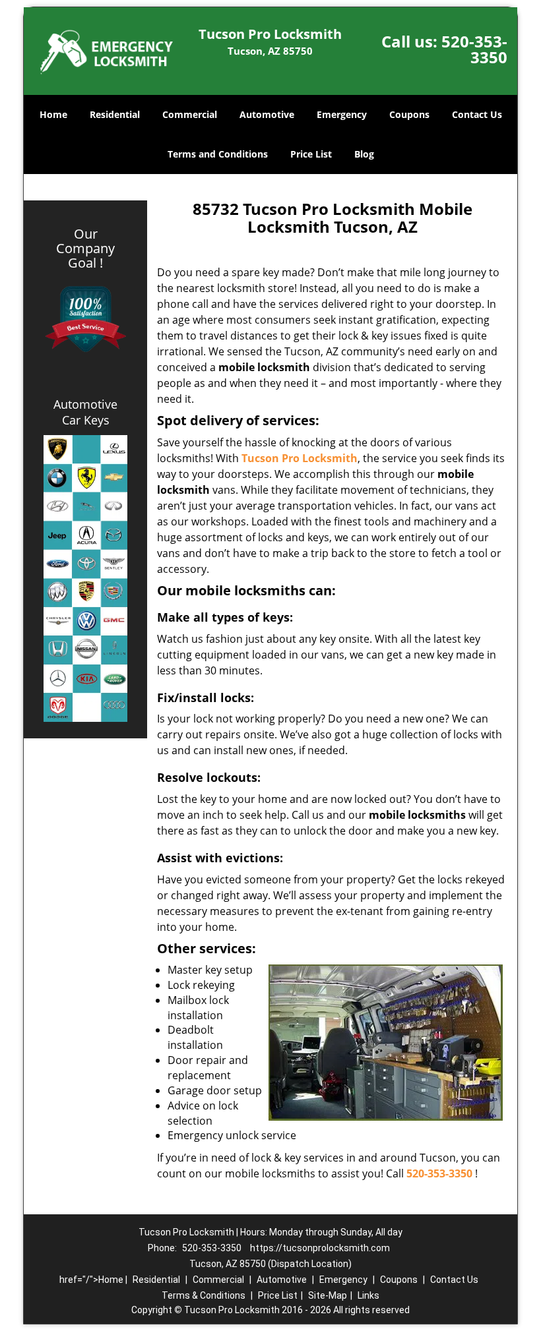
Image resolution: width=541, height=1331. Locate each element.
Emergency (342, 114)
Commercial (189, 114)
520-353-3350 (474, 49)
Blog (364, 154)
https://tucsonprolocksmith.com (320, 1248)
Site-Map (327, 1295)
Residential (115, 114)
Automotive (266, 114)
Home (53, 114)
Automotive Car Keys (85, 412)
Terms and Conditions (218, 154)
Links (368, 1295)
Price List (311, 154)
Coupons (409, 114)
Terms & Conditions (203, 1295)
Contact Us (477, 114)
